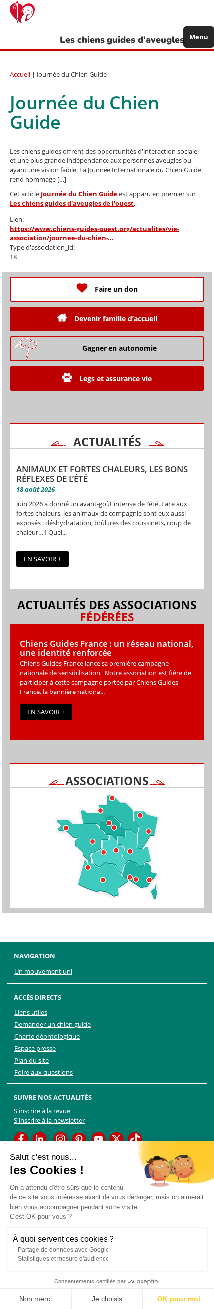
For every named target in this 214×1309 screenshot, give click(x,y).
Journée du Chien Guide (79, 193)
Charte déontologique (47, 1036)
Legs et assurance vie (115, 378)
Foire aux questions (43, 1072)
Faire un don (116, 289)
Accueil (20, 74)
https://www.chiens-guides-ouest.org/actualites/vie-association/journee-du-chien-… (94, 233)
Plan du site (31, 1060)
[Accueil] (27, 12)
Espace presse (35, 1048)
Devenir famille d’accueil (115, 318)
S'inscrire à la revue (42, 1110)
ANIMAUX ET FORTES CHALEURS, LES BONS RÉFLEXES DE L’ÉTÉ (102, 473)
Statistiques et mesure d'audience (63, 1258)
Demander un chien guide (52, 1024)
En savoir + (42, 558)
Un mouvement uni (43, 971)
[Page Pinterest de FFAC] (79, 1138)
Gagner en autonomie (119, 348)
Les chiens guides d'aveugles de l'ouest (72, 203)
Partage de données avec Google (63, 1249)
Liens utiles (30, 1012)
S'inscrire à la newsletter (49, 1120)
